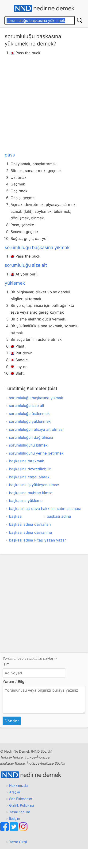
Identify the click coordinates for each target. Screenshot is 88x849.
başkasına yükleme (25, 500)
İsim (6, 664)
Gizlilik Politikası (21, 805)
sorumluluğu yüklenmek (30, 421)
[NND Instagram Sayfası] (23, 830)
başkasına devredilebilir (30, 469)
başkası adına (59, 516)
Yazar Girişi (18, 842)
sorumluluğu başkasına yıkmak (37, 247)
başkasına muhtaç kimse (30, 492)
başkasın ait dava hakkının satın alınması (45, 508)
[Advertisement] (44, 103)
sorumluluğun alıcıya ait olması (36, 429)
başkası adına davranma (30, 532)
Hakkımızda (18, 785)
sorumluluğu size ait (26, 265)
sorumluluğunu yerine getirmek (36, 453)
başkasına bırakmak (26, 461)
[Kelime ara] (80, 20)
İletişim (14, 818)
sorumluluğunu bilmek (28, 445)
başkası (15, 516)
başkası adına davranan (30, 524)
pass (10, 155)
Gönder (11, 720)
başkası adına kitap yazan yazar (37, 540)
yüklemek (15, 283)
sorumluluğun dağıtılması (31, 437)
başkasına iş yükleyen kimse (34, 484)
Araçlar (14, 792)
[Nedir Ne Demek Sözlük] (44, 8)
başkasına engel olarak (29, 477)
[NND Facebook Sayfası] (5, 830)
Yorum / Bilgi (14, 681)
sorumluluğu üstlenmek (29, 413)
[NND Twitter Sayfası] (14, 830)
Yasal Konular (19, 812)
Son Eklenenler (20, 799)
